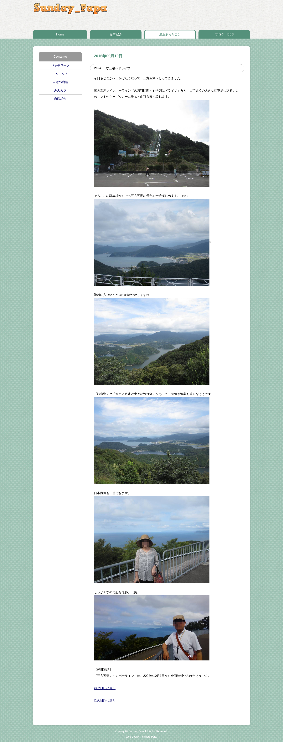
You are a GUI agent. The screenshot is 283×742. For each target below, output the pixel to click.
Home (60, 34)
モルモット (60, 73)
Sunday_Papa (136, 731)
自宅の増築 (60, 82)
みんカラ (60, 90)
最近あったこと (170, 34)
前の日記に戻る (105, 688)
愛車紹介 (116, 34)
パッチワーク (60, 65)
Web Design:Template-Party (141, 736)
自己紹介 (60, 98)
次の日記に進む (105, 700)
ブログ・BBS (224, 34)
